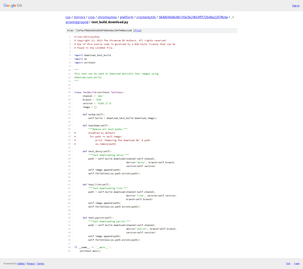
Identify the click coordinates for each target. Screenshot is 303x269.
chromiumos (107, 17)
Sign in (295, 5)
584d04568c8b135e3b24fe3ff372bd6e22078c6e (193, 17)
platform (126, 17)
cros (91, 17)
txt (288, 263)
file (137, 30)
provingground (77, 22)
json (296, 263)
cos (68, 17)
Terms (40, 263)
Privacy (31, 263)
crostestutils (146, 17)
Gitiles (21, 263)
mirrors (79, 17)
